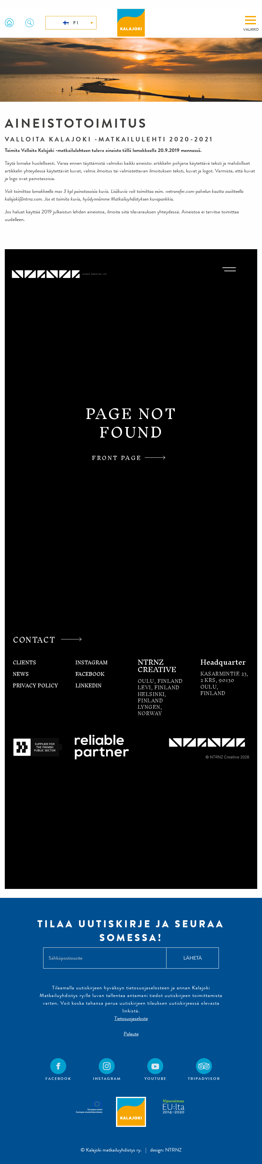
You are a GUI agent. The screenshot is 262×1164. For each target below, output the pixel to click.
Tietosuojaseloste (131, 1018)
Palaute (131, 1033)
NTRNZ (173, 1149)
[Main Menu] (250, 20)
